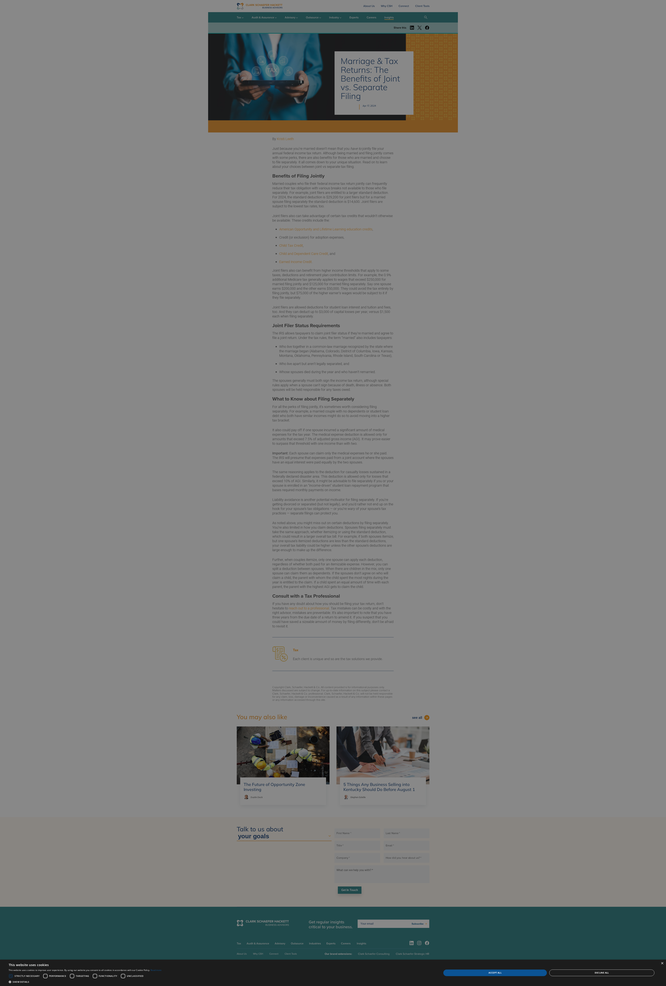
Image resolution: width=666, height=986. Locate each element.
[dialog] (333, 973)
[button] (85, 981)
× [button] (662, 963)
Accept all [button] (495, 972)
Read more (156, 970)
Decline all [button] (602, 972)
